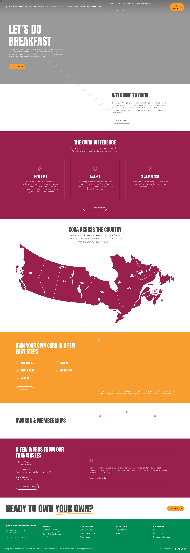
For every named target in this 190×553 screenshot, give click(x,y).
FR (165, 7)
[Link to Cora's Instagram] (179, 548)
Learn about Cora (122, 120)
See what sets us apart (95, 208)
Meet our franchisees (27, 487)
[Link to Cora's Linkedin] (185, 548)
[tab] (48, 463)
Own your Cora (25, 389)
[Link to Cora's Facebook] (175, 548)
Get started (176, 7)
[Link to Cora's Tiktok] (182, 548)
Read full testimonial (97, 478)
